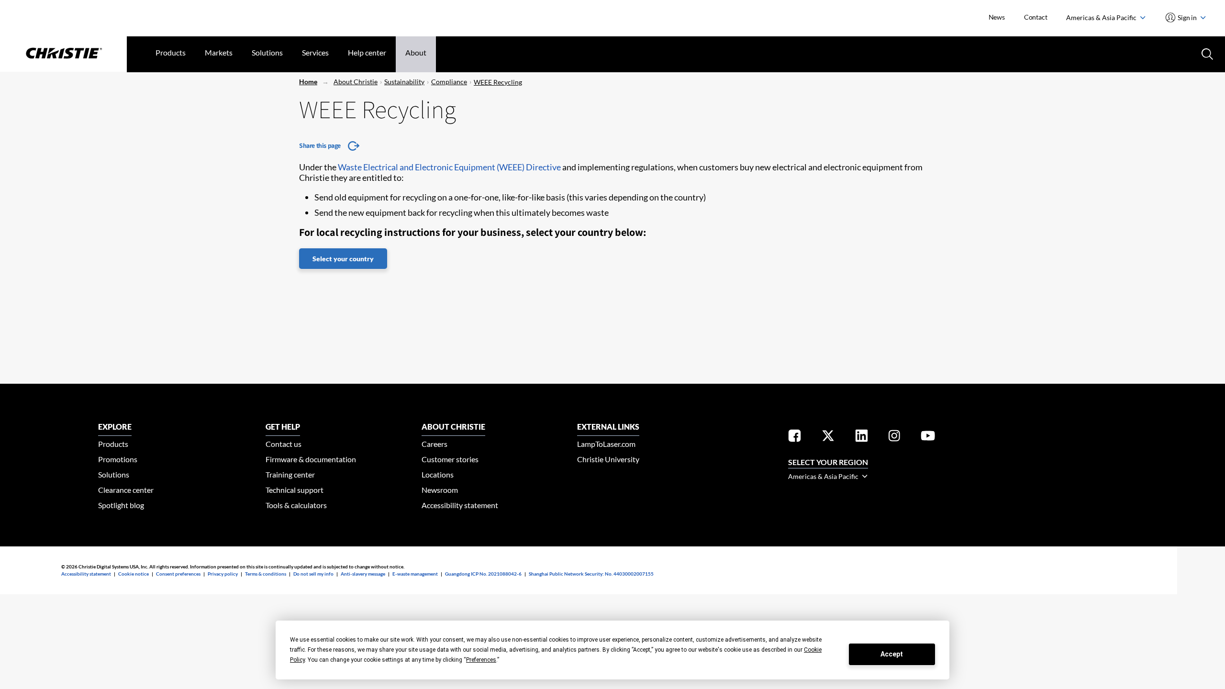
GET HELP (283, 426)
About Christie (356, 82)
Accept (891, 654)
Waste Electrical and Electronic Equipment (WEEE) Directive (449, 167)
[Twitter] (828, 437)
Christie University (608, 459)
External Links (608, 426)
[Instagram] (894, 437)
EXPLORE (115, 426)
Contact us (283, 443)
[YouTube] (928, 437)
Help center (367, 52)
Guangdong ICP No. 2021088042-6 (483, 574)
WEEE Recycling (498, 82)
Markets (219, 52)
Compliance (449, 82)
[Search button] (1206, 53)
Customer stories (450, 459)
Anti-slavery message (363, 574)
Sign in (1187, 17)
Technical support (294, 489)
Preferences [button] (481, 659)
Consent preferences (178, 574)
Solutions (267, 52)
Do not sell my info (313, 574)
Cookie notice (133, 574)
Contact (1035, 17)
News (997, 17)
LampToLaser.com (606, 443)
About (415, 52)
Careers (434, 443)
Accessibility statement (460, 505)
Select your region (828, 462)
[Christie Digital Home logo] (63, 54)
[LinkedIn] (861, 437)
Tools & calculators (296, 505)
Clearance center (126, 489)
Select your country (343, 259)
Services (315, 52)
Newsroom (440, 489)
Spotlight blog (121, 505)
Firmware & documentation (311, 459)
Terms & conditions (265, 574)
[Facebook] (794, 437)
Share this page (320, 145)
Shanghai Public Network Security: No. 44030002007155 (591, 574)
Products (171, 52)
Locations (438, 474)
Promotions (117, 459)
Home (308, 82)
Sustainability (404, 82)
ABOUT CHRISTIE (453, 426)
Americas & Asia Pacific (1102, 17)
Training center (290, 474)
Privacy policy (223, 574)
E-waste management (415, 574)
